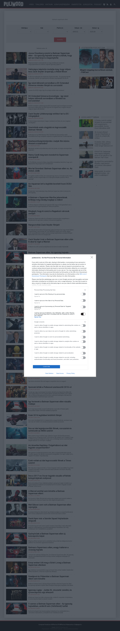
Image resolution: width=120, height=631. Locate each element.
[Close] (92, 258)
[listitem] (60, 290)
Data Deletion (49, 373)
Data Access (60, 373)
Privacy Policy (71, 373)
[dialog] (60, 315)
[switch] (83, 294)
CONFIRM (46, 366)
